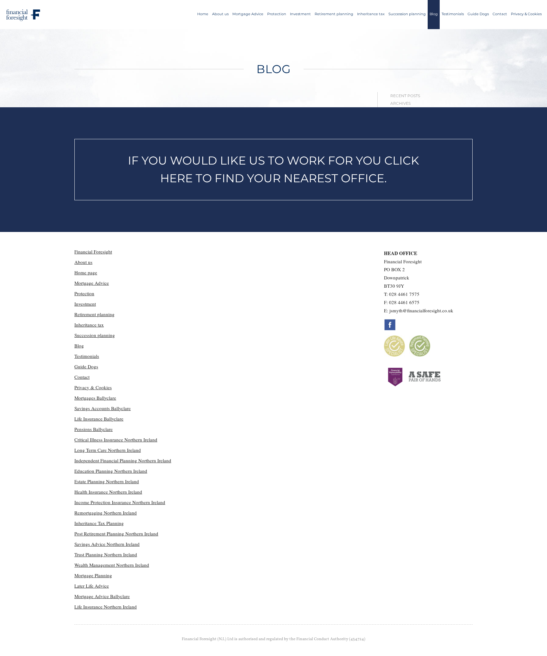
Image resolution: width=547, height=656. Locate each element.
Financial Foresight (93, 251)
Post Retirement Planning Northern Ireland (116, 533)
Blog (434, 14)
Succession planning (407, 14)
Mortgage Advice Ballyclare (102, 596)
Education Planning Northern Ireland (110, 471)
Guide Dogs (478, 14)
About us (220, 14)
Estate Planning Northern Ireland (106, 481)
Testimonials (453, 14)
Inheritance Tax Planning (99, 523)
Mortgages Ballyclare (95, 398)
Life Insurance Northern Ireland (105, 606)
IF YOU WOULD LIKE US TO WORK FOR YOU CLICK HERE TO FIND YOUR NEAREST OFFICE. (273, 169)
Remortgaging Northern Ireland (105, 512)
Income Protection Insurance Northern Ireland (119, 502)
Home (202, 14)
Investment (300, 14)
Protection (276, 14)
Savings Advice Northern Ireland (107, 544)
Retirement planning (334, 14)
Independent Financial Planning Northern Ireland (122, 460)
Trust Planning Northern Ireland (105, 554)
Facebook (390, 325)
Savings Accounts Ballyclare (102, 408)
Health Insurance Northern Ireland (108, 492)
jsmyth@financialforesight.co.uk (421, 310)
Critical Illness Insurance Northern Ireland (115, 439)
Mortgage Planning (93, 575)
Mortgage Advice (247, 14)
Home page (85, 272)
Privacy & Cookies (526, 14)
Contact (500, 14)
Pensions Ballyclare (93, 429)
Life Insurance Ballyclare (98, 418)
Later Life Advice (91, 586)
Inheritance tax (371, 14)
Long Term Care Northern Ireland (107, 450)
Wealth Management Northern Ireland (111, 565)
